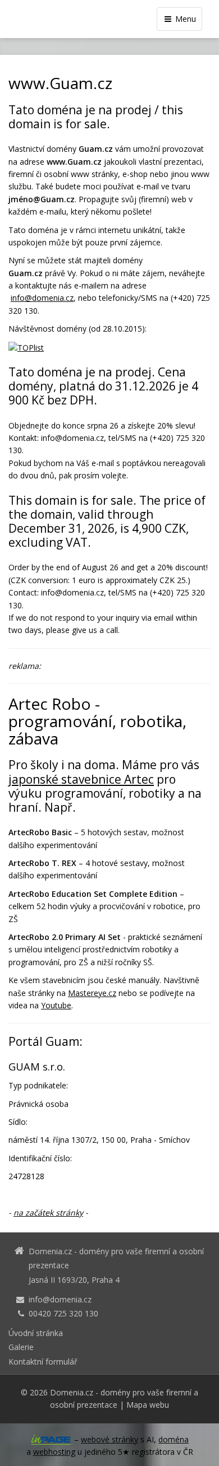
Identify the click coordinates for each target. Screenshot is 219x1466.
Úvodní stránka (35, 1333)
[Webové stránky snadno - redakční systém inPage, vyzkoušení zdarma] (51, 1439)
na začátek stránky (48, 1212)
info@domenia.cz (42, 297)
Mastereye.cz (92, 993)
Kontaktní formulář (42, 1361)
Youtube (56, 1005)
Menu (184, 18)
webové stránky (109, 1439)
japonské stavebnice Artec (81, 779)
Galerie (21, 1347)
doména (173, 1439)
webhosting (54, 1451)
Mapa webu (147, 1404)
